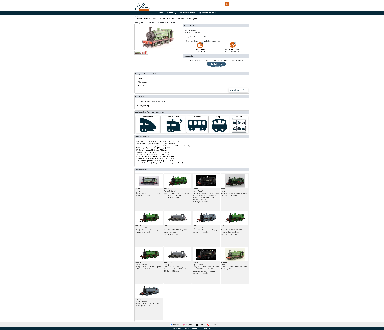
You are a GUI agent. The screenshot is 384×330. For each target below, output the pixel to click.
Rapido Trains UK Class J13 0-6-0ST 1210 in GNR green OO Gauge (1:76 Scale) (148, 229)
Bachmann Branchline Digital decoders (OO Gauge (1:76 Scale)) (157, 141)
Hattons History (188, 13)
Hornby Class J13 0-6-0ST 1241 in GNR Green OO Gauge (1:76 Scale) (148, 192)
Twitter (200, 325)
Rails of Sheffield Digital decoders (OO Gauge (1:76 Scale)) (155, 158)
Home (159, 13)
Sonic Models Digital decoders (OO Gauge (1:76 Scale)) (154, 161)
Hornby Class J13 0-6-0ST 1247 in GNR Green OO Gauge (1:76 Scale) (234, 192)
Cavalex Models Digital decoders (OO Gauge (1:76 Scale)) (155, 144)
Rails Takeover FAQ (209, 13)
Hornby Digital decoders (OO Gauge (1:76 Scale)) (152, 152)
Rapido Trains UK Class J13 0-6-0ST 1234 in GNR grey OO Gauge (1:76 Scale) (205, 229)
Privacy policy (206, 328)
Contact (195, 328)
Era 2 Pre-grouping (142, 106)
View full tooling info (238, 90)
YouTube (212, 325)
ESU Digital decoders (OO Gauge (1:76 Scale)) (151, 150)
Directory (171, 13)
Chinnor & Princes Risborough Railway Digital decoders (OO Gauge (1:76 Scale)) (163, 146)
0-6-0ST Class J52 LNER (233, 50)
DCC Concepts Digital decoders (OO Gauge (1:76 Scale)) (155, 148)
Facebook (175, 325)
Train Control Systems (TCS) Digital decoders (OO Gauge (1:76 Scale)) (159, 163)
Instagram (188, 325)
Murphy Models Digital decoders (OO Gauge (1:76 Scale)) (155, 156)
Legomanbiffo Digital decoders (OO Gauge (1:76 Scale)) (155, 154)
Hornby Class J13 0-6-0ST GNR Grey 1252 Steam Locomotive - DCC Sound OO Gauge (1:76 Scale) (175, 266)
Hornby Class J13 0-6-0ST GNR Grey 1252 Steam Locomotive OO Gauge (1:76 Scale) (175, 230)
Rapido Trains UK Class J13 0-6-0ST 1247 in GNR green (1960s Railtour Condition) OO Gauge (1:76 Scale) (176, 193)
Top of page (177, 328)
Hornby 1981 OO (200, 50)
